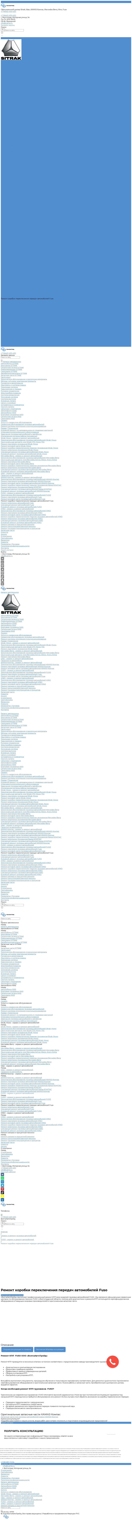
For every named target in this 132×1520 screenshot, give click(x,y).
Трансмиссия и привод (11, 187)
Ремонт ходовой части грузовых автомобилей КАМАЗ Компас (27, 114)
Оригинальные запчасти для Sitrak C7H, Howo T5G (23, 93)
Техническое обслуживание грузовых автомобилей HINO (26, 126)
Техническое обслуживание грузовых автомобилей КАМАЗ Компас (30, 110)
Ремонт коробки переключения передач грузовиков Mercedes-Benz (31, 263)
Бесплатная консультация (12, 1295)
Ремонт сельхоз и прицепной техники (17, 132)
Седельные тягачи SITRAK (12, 65)
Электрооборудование (11, 191)
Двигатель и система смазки (13, 183)
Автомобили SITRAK (9, 61)
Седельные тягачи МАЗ (11, 75)
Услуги (4, 1490)
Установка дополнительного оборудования (20, 230)
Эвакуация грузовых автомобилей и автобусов (21, 232)
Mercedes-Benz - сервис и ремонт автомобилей (21, 96)
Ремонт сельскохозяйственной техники (18, 134)
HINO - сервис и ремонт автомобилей (17, 124)
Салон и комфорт (8, 201)
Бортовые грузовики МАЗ (12, 73)
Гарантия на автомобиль (11, 106)
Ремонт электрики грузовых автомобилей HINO (22, 316)
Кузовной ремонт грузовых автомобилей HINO (21, 320)
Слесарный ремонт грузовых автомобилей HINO (22, 318)
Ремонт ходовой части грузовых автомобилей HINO (23, 130)
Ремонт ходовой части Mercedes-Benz (17, 261)
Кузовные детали (8, 199)
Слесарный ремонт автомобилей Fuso (17, 303)
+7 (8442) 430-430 (8, 1168)
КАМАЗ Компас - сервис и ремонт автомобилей (21, 108)
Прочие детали (7, 204)
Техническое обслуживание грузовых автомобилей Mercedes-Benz (30, 98)
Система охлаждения (10, 193)
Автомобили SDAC (9, 69)
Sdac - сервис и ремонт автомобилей (17, 104)
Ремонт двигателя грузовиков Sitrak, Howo (19, 95)
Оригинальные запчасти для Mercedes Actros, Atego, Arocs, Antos (29, 100)
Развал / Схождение (9, 87)
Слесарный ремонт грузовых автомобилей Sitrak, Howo (25, 250)
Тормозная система (9, 185)
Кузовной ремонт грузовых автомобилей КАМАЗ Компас (25, 289)
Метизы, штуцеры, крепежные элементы (18, 179)
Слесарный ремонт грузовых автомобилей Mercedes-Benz (26, 267)
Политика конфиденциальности (15, 153)
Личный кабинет (8, 1172)
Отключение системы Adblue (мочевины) (19, 234)
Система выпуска (8, 197)
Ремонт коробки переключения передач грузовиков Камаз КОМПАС (31, 283)
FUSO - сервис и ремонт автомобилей (17, 116)
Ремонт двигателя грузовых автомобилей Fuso (21, 120)
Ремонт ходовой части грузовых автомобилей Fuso (23, 122)
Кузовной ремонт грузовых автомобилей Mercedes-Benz (25, 269)
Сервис (4, 218)
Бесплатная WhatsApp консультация (50, 1349)
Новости (4, 149)
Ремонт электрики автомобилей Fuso (17, 301)
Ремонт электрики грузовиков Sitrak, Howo (19, 248)
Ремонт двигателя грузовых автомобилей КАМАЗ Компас (26, 112)
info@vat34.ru (7, 23)
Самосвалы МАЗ (8, 77)
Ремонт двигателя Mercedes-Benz (15, 102)
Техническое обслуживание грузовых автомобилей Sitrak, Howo (28, 91)
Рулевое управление (10, 189)
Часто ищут (6, 175)
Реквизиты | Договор (10, 151)
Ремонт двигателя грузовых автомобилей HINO (21, 128)
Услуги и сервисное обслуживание (16, 81)
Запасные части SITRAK (11, 173)
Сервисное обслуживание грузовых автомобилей (22, 83)
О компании (6, 334)
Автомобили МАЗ (8, 71)
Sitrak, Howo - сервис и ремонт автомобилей (20, 89)
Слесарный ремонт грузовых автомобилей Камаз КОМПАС (26, 287)
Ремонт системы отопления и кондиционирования (23, 85)
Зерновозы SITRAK (9, 63)
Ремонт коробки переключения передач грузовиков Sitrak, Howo (29, 246)
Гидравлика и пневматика (12, 202)
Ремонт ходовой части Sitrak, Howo (16, 244)
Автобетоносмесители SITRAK (14, 171)
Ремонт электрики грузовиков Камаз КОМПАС (21, 285)
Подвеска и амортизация (12, 181)
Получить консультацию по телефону (17, 1349)
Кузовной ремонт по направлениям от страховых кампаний (27, 228)
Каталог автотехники (10, 159)
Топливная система (9, 195)
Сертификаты (7, 146)
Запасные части (8, 328)
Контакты (5, 346)
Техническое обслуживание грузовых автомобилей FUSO (26, 118)
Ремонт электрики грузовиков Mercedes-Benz (21, 265)
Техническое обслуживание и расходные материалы (24, 177)
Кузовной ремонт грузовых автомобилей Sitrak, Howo (24, 252)
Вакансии (5, 148)
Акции (4, 332)
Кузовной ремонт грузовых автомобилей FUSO (21, 305)
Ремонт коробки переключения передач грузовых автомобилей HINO (31, 314)
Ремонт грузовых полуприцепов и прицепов (20, 136)
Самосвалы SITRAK (9, 169)
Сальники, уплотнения (11, 206)
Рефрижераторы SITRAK (11, 67)
